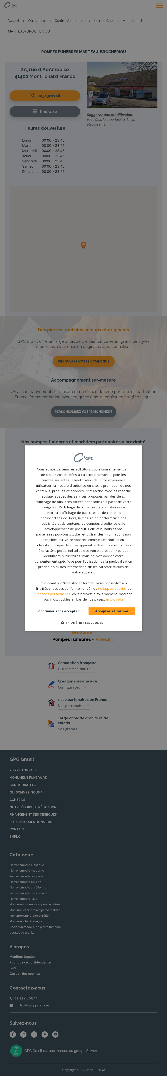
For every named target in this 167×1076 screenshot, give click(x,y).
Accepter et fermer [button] (112, 611)
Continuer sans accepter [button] (58, 611)
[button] (83, 622)
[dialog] (83, 538)
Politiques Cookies (112, 588)
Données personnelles (52, 594)
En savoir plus (115, 599)
